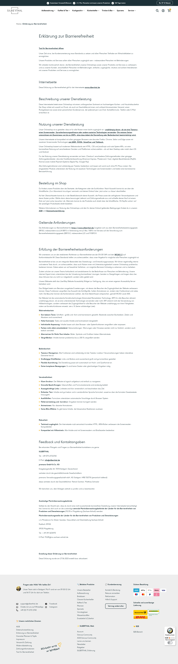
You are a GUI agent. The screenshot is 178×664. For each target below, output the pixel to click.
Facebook (53, 604)
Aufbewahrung (48, 10)
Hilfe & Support (111, 599)
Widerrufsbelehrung (24, 645)
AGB (40, 211)
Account (80, 632)
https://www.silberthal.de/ (83, 228)
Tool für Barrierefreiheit (25, 652)
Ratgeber (81, 647)
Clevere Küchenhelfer (85, 599)
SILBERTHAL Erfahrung (86, 650)
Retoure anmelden (112, 593)
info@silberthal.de (52, 460)
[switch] (170, 642)
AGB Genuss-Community (86, 638)
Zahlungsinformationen (25, 649)
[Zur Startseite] (14, 10)
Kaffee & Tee (63, 10)
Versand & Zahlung (23, 642)
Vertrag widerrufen (116, 606)
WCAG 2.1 (119, 255)
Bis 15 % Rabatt (165, 3)
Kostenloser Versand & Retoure (60, 3)
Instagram (53, 607)
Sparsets (120, 10)
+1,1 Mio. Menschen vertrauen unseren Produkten (93, 3)
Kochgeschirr (77, 10)
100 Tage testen (120, 3)
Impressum (20, 639)
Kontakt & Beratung (112, 590)
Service (131, 10)
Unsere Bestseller (84, 590)
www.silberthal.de (92, 87)
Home (18, 24)
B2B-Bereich (138, 632)
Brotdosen (81, 596)
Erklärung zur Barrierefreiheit (27, 633)
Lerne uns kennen (84, 641)
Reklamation (110, 596)
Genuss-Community (84, 635)
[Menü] (174, 627)
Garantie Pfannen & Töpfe (26, 636)
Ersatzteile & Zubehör (85, 618)
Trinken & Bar (107, 10)
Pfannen (80, 606)
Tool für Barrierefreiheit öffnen (51, 48)
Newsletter (81, 644)
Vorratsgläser (82, 612)
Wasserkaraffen (83, 615)
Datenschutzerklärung (55, 211)
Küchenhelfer (92, 10)
